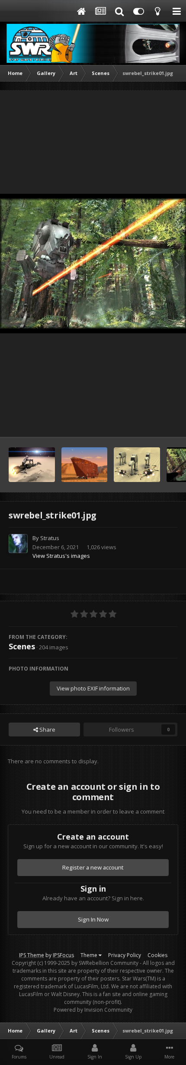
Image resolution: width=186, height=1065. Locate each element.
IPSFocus (63, 955)
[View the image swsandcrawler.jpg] (84, 464)
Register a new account (93, 867)
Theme (89, 955)
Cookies (157, 955)
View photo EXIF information (93, 688)
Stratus (49, 538)
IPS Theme (31, 955)
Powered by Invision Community (93, 1009)
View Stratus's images (61, 556)
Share (46, 729)
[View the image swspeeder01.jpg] (32, 464)
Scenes (22, 646)
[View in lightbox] (93, 264)
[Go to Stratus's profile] (18, 543)
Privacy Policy (124, 955)
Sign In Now (93, 919)
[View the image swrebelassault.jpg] (137, 464)
